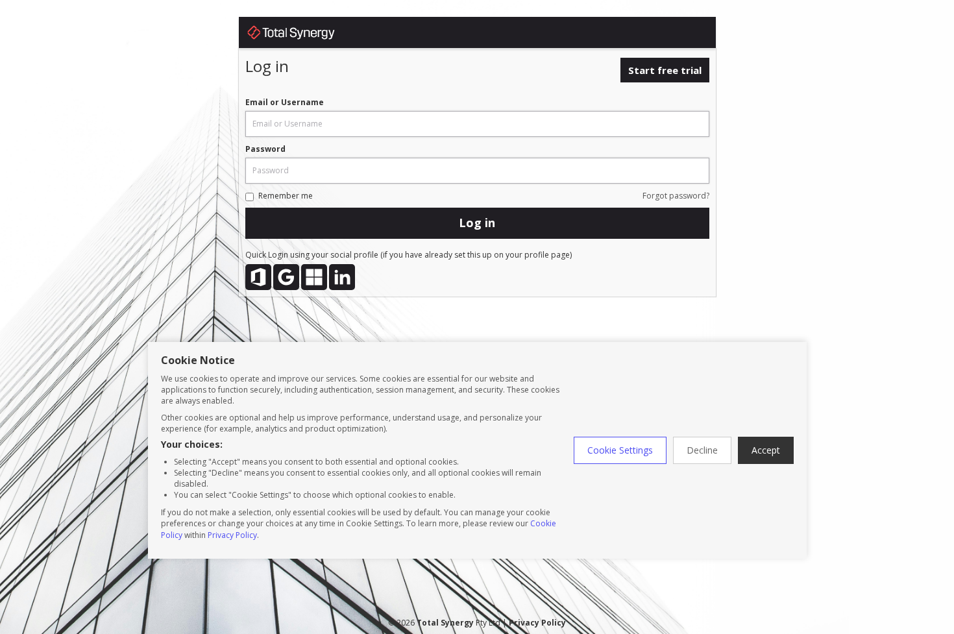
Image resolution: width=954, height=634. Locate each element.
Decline (702, 450)
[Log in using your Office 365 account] (258, 277)
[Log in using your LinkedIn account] (342, 277)
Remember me (285, 195)
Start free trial (665, 70)
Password (265, 148)
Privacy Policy (232, 535)
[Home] (303, 34)
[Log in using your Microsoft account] (314, 277)
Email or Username (284, 102)
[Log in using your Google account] (286, 277)
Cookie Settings (620, 450)
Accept (766, 450)
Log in (477, 222)
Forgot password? (675, 195)
